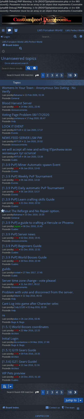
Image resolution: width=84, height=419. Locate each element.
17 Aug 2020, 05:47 (36, 118)
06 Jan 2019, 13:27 (30, 191)
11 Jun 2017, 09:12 (30, 284)
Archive (15, 333)
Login (7, 36)
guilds (6, 269)
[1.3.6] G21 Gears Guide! (19, 362)
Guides (14, 206)
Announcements (19, 110)
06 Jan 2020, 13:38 (33, 156)
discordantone (21, 342)
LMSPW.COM (42, 416)
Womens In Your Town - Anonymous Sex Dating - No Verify (39, 89)
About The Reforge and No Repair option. (31, 211)
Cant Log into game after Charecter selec (30, 304)
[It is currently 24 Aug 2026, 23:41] (3, 51)
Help (13, 121)
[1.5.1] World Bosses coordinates (25, 327)
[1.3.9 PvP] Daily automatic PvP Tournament (33, 188)
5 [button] (61, 75)
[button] (37, 75)
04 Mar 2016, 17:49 (39, 342)
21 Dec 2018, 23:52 (30, 203)
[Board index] (42, 20)
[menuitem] (50, 30)
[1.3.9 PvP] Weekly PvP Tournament (27, 176)
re (3, 315)
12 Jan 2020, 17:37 (33, 130)
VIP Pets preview (13, 373)
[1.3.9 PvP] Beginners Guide (21, 246)
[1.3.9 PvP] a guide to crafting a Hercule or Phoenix (38, 223)
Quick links (4, 31)
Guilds (14, 160)
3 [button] (52, 75)
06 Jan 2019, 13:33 (30, 180)
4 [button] (57, 75)
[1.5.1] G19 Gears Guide (19, 350)
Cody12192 (19, 307)
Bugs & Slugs (17, 322)
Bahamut (18, 95)
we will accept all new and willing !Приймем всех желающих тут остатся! (37, 151)
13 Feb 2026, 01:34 (34, 95)
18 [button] (70, 75)
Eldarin (17, 296)
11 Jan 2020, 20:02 (33, 141)
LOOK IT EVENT (12, 126)
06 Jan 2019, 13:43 (30, 168)
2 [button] (47, 75)
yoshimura (19, 118)
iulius (16, 319)
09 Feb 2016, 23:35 (30, 353)
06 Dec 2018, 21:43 (32, 226)
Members (16, 31)
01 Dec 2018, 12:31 (30, 249)
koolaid (17, 272)
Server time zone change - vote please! (29, 281)
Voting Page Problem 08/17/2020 (25, 115)
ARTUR (17, 130)
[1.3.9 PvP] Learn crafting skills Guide (28, 199)
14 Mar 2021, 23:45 (30, 106)
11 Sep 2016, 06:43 (32, 296)
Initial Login (10, 338)
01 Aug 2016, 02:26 (37, 307)
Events (14, 133)
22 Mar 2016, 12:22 (30, 330)
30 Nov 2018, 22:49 (30, 261)
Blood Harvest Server (17, 103)
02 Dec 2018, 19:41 (30, 238)
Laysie (17, 226)
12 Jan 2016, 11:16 (30, 365)
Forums (10, 31)
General (15, 98)
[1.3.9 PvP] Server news (18, 234)
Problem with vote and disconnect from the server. (37, 292)
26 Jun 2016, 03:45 (30, 319)
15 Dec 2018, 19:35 (34, 214)
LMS (16, 106)
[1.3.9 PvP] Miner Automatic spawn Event (31, 165)
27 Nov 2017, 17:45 (32, 272)
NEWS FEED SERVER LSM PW (22, 138)
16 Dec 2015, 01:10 (30, 377)
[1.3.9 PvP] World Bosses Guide (24, 257)
